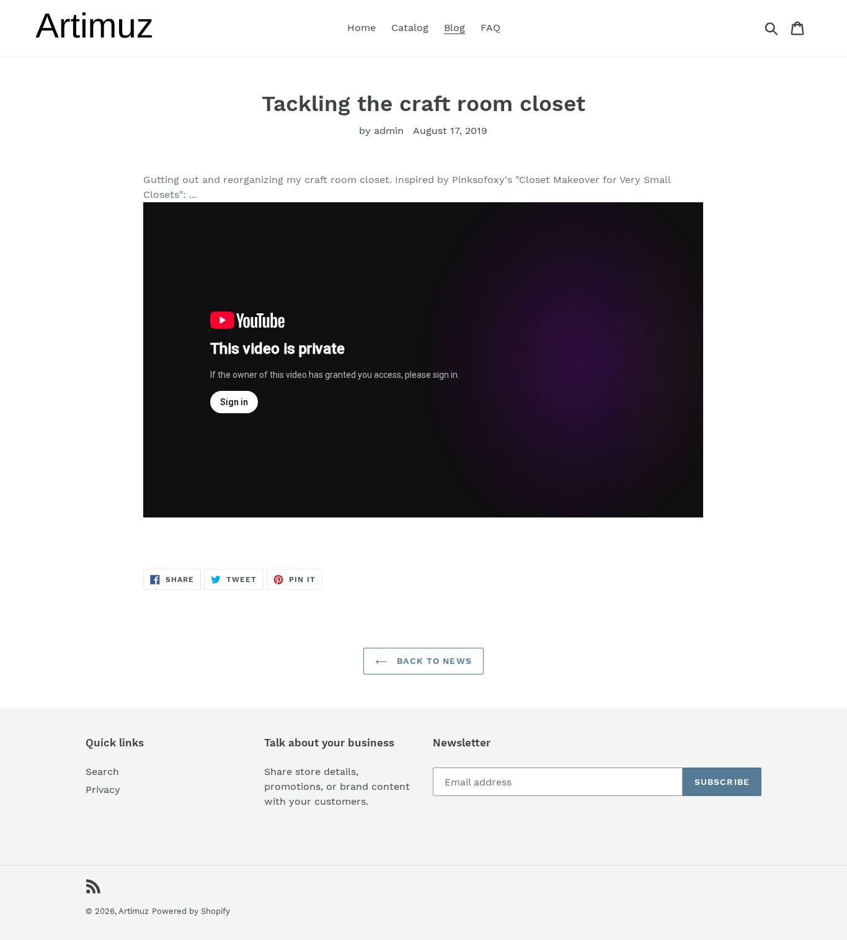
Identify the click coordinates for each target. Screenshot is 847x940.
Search (102, 771)
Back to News (433, 661)
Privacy (103, 789)
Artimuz (133, 911)
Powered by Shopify (191, 911)
